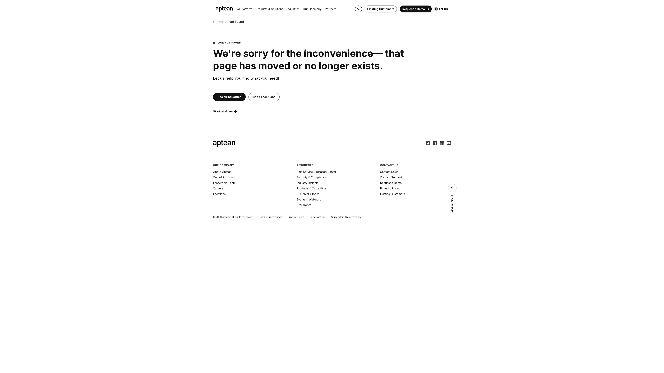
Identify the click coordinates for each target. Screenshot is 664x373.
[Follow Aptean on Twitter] (435, 143)
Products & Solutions (269, 9)
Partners (330, 9)
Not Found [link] (236, 21)
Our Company (312, 9)
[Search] (358, 9)
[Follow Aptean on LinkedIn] (442, 143)
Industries (293, 9)
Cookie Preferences (270, 217)
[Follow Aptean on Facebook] (428, 143)
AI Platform (244, 9)
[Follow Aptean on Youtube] (449, 143)
